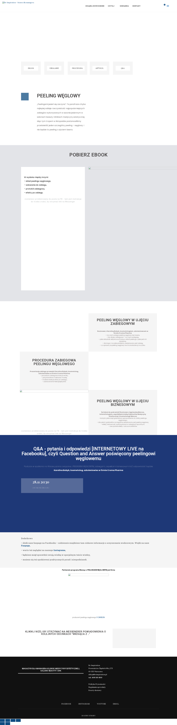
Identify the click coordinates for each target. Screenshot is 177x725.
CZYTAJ (111, 6)
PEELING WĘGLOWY (58, 96)
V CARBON (100, 617)
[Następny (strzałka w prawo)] (7, 723)
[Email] (160, 6)
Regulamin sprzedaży (96, 687)
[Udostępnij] (7, 720)
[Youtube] (157, 6)
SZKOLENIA (124, 6)
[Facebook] (150, 6)
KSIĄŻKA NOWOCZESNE (94, 6)
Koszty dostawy (94, 690)
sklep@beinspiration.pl (97, 674)
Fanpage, (25, 545)
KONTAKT (136, 6)
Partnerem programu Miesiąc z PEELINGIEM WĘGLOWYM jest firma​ (88, 570)
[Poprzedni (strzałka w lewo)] (2, 723)
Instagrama (59, 550)
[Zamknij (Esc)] (2, 720)
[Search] (173, 6)
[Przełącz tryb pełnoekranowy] (13, 720)
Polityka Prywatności (96, 684)
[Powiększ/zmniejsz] (18, 720)
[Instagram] (153, 6)
